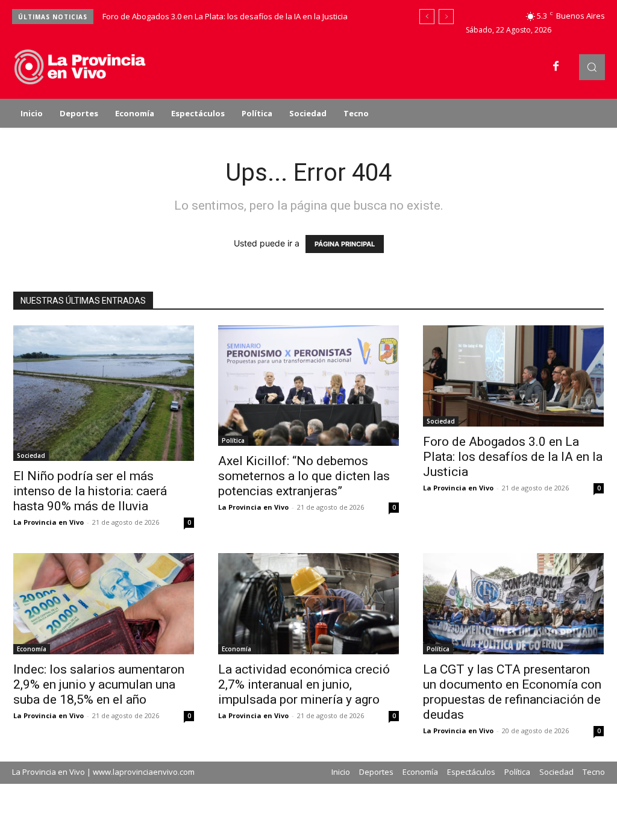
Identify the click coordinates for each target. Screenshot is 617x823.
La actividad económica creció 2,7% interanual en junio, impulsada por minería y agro (304, 684)
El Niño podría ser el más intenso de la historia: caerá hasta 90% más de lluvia (90, 491)
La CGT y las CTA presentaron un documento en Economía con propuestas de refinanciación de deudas (512, 692)
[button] (592, 67)
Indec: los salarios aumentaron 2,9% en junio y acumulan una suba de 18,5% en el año (98, 684)
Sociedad (31, 455)
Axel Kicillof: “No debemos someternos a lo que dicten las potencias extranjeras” (304, 476)
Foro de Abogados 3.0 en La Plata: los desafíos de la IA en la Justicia (225, 16)
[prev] (426, 16)
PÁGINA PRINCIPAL (345, 244)
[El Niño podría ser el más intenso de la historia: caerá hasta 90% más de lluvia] (103, 393)
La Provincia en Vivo (48, 522)
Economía (31, 649)
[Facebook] (556, 67)
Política (233, 440)
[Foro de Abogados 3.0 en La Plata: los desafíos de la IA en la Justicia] (513, 376)
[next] (446, 16)
